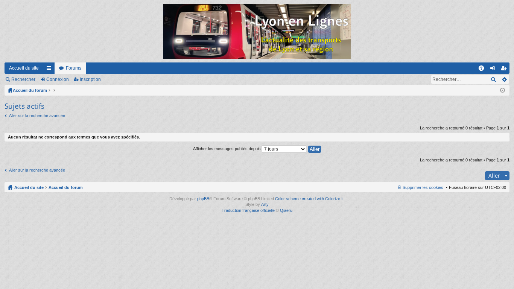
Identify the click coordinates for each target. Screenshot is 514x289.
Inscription (90, 79)
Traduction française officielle (248, 210)
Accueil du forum (30, 90)
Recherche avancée (504, 79)
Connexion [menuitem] (494, 69)
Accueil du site (24, 68)
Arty (265, 204)
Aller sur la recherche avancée (37, 115)
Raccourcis (50, 69)
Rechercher (23, 79)
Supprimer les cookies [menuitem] (423, 187)
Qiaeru (286, 210)
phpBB (203, 198)
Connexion (57, 79)
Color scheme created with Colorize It (309, 198)
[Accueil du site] (257, 31)
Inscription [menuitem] (505, 69)
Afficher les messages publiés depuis (227, 148)
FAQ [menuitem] (484, 69)
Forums (73, 68)
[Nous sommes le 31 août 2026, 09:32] (502, 90)
